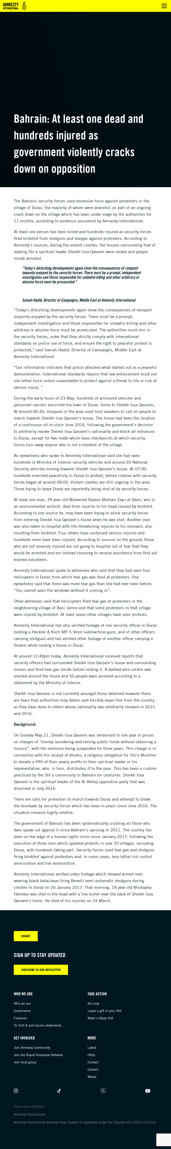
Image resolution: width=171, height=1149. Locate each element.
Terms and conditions (29, 1106)
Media (92, 1077)
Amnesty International (29, 1114)
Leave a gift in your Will (104, 1011)
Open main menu (164, 6)
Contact (93, 1062)
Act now (93, 1003)
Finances (20, 1018)
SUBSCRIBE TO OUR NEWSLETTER (40, 970)
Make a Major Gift (100, 1018)
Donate (25, 936)
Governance (22, 1011)
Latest (92, 1047)
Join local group (25, 1062)
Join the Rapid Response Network (38, 1055)
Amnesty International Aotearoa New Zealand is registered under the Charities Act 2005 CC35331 (85, 1122)
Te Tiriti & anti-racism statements (37, 1025)
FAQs (91, 1055)
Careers (93, 1069)
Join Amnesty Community (32, 1047)
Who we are (22, 1003)
